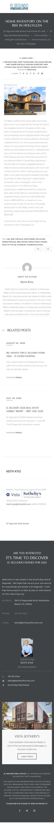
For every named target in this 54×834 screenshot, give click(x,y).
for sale (19, 239)
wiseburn (21, 245)
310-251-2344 (21, 613)
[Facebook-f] (19, 810)
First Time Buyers (26, 62)
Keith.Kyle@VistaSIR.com (18, 504)
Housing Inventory (34, 64)
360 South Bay (11, 62)
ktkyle (19, 377)
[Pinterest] (34, 810)
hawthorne (29, 239)
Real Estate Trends (21, 67)
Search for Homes (39, 67)
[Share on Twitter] (23, 73)
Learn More (27, 756)
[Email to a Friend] (42, 73)
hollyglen (40, 239)
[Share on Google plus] (34, 73)
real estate (22, 242)
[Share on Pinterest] (38, 73)
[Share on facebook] (20, 73)
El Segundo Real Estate (17, 523)
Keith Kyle (31, 70)
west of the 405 (9, 245)
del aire (10, 239)
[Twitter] (27, 810)
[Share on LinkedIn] (27, 73)
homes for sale (9, 242)
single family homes (37, 242)
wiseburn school (35, 245)
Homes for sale (18, 64)
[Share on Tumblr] (30, 73)
